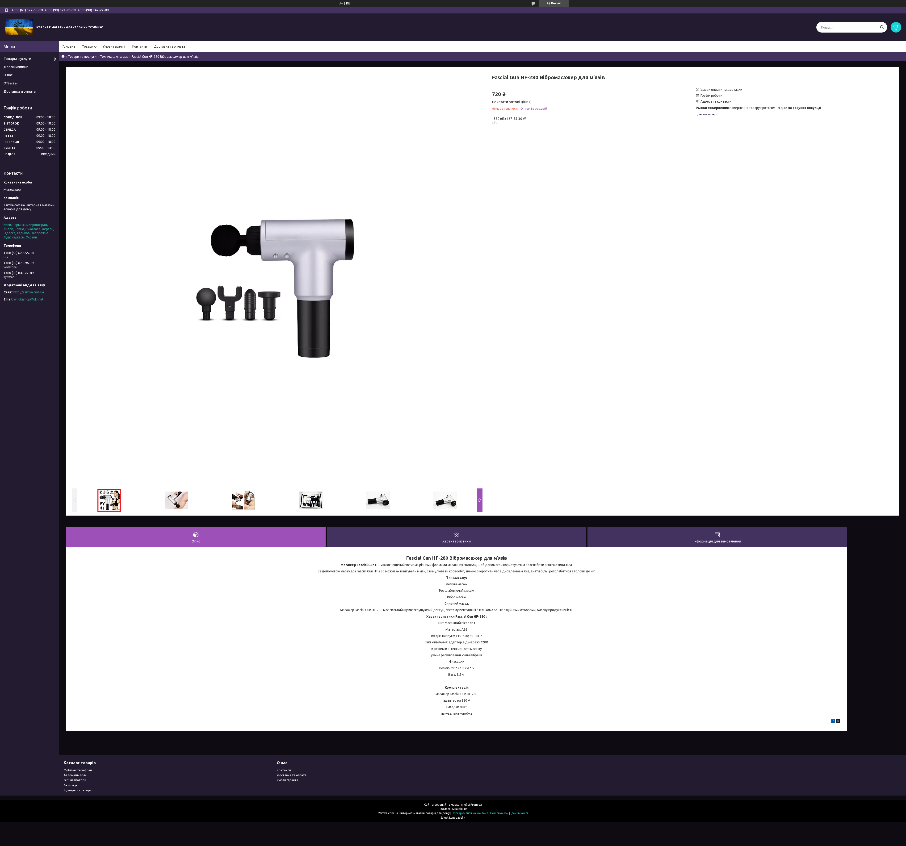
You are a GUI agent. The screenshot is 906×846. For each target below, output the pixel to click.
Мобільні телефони (78, 770)
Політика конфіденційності (509, 813)
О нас (8, 75)
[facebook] (833, 722)
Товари (87, 46)
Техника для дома (114, 56)
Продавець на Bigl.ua (453, 808)
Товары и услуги (17, 59)
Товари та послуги (82, 56)
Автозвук (71, 785)
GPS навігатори (75, 780)
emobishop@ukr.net (28, 299)
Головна (69, 46)
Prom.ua (476, 804)
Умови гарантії (114, 46)
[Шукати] (882, 27)
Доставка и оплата (20, 91)
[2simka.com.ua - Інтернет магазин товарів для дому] (19, 27)
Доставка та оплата (169, 46)
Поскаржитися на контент (470, 813)
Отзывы (10, 83)
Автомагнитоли (75, 775)
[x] (838, 722)
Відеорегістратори (78, 790)
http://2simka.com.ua (28, 292)
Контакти (139, 46)
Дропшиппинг (16, 67)
